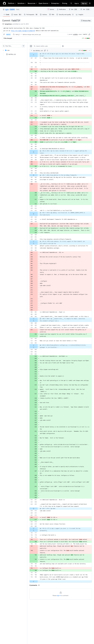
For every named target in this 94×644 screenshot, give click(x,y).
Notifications (62, 9)
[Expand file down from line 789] (34, 581)
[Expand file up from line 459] (34, 244)
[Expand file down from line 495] (34, 345)
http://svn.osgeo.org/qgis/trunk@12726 (23, 30)
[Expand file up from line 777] (34, 531)
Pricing (64, 3)
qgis (7, 9)
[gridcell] (61, 55)
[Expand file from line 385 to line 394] (34, 152)
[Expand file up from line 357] (34, 55)
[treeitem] (13, 51)
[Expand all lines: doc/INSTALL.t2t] (47, 50)
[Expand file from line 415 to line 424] (34, 214)
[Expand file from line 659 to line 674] (34, 508)
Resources (31, 3)
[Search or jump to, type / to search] (71, 3)
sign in (59, 595)
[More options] (89, 50)
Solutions (21, 3)
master (8, 34)
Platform (11, 3)
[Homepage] (4, 3)
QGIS (12, 9)
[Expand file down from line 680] (34, 528)
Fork (74, 9)
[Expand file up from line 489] (34, 321)
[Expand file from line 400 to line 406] (34, 175)
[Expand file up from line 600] (34, 347)
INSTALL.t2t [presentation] (12, 54)
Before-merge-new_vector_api (32, 34)
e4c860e (75, 34)
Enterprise (55, 3)
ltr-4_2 (17, 34)
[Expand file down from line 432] (34, 241)
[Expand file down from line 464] (34, 319)
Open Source (43, 3)
